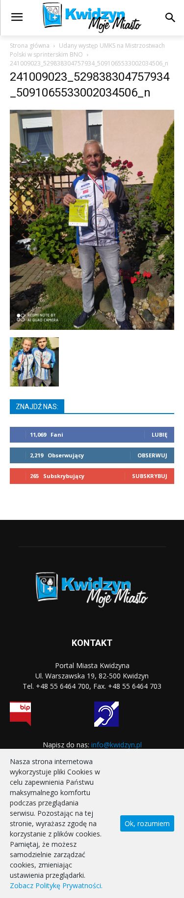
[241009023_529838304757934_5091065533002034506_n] (92, 327)
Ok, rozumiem (147, 823)
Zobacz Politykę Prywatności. (56, 885)
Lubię (159, 434)
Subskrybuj (149, 476)
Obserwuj (152, 455)
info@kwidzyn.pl (116, 744)
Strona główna (30, 45)
